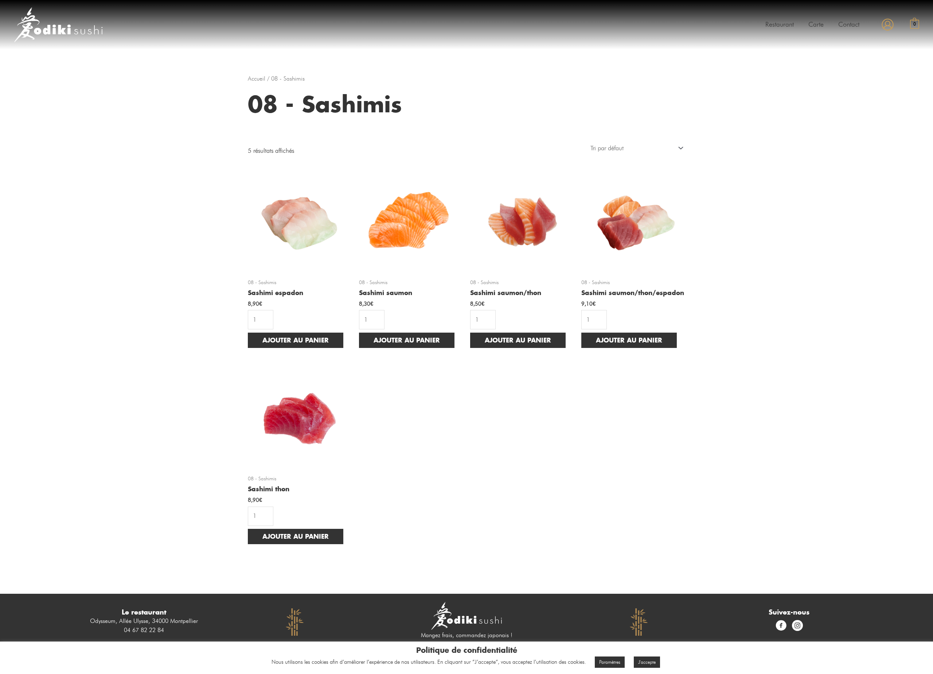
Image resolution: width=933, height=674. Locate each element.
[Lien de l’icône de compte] (887, 24)
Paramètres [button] (609, 662)
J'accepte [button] (647, 662)
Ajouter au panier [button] (295, 340)
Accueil (256, 78)
